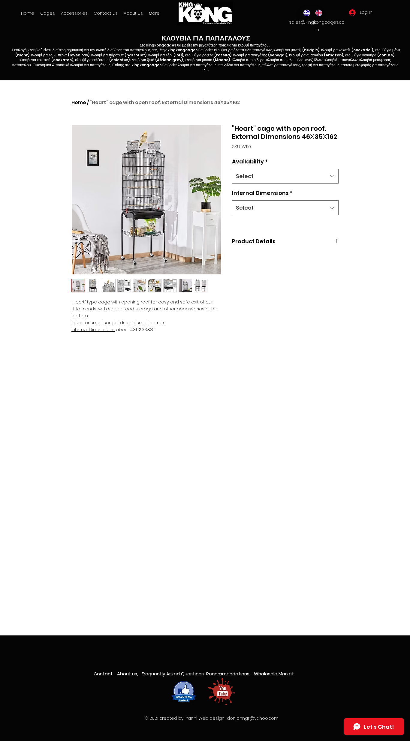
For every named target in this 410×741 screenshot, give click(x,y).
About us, (127, 674)
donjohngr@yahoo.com (253, 718)
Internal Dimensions (262, 193)
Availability (250, 161)
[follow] (183, 691)
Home (78, 102)
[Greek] (305, 12)
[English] (317, 12)
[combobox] (285, 176)
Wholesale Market (274, 674)
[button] (74, 13)
